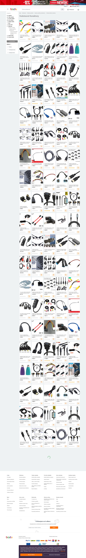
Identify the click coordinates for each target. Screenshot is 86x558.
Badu (20, 13)
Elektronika (24, 13)
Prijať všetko (31, 554)
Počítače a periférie (11, 27)
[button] (8, 9)
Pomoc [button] (65, 6)
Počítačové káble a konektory (13, 34)
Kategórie (9, 13)
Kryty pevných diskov (14, 31)
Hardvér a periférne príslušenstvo (12, 30)
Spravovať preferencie (54, 554)
